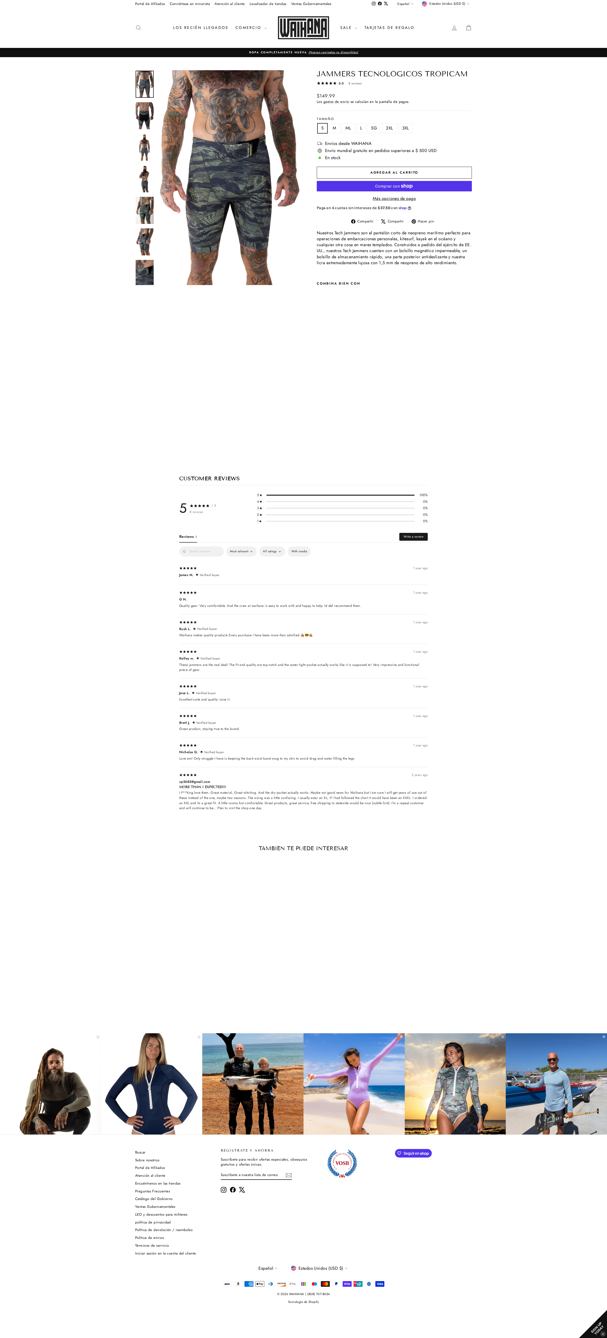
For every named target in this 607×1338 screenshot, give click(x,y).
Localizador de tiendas (268, 3)
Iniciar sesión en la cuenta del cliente (165, 1253)
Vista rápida (175, 978)
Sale (347, 27)
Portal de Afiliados (150, 3)
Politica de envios (149, 1237)
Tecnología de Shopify (303, 1302)
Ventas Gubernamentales (311, 3)
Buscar (140, 1152)
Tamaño (325, 119)
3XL (405, 128)
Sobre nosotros (147, 1160)
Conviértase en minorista (190, 3)
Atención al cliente (230, 3)
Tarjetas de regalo (389, 27)
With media (299, 551)
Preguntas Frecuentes (152, 1191)
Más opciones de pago (394, 199)
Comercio (249, 27)
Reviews (188, 536)
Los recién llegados (200, 27)
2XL (389, 128)
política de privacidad (153, 1222)
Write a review (413, 536)
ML (348, 128)
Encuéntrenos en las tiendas (157, 1183)
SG (374, 128)
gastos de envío (336, 101)
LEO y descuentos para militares (161, 1214)
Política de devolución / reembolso (164, 1229)
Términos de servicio (152, 1245)
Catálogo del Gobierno (153, 1198)
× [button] (603, 1334)
